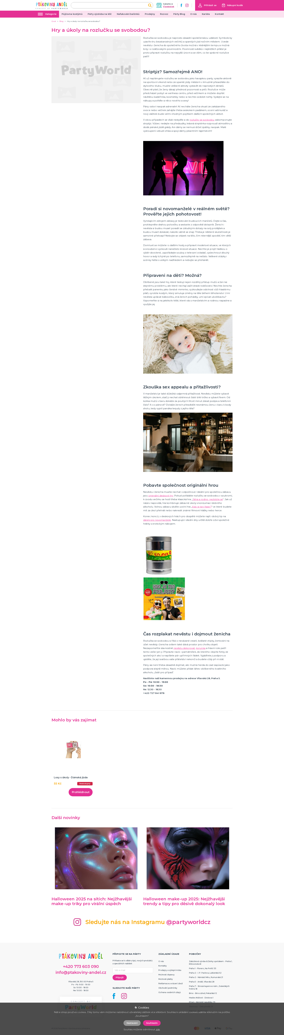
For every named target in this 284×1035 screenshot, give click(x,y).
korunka (200, 648)
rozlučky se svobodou (202, 119)
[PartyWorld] (52, 5)
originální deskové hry (160, 495)
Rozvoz (164, 14)
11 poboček (168, 6)
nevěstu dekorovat (184, 648)
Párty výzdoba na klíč (100, 14)
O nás (193, 14)
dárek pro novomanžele (157, 520)
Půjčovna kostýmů (72, 14)
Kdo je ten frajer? (202, 506)
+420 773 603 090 (81, 966)
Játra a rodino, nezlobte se (208, 499)
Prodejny (150, 14)
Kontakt (219, 14)
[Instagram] (186, 5)
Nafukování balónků (128, 14)
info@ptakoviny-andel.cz (80, 972)
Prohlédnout (80, 792)
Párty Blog (179, 14)
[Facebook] (181, 5)
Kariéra (206, 14)
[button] (207, 5)
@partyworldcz (188, 922)
